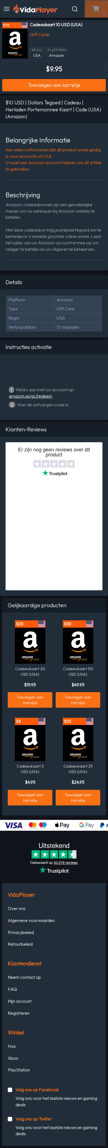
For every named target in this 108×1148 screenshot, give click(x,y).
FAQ (12, 989)
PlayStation (19, 1070)
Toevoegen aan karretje (54, 85)
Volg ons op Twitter (34, 1119)
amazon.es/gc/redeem (30, 396)
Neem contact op (24, 977)
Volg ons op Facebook (37, 1089)
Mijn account (20, 1001)
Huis (12, 1046)
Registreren (19, 1013)
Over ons (16, 908)
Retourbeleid (20, 944)
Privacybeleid (21, 932)
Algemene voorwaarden (31, 920)
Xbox (13, 1058)
